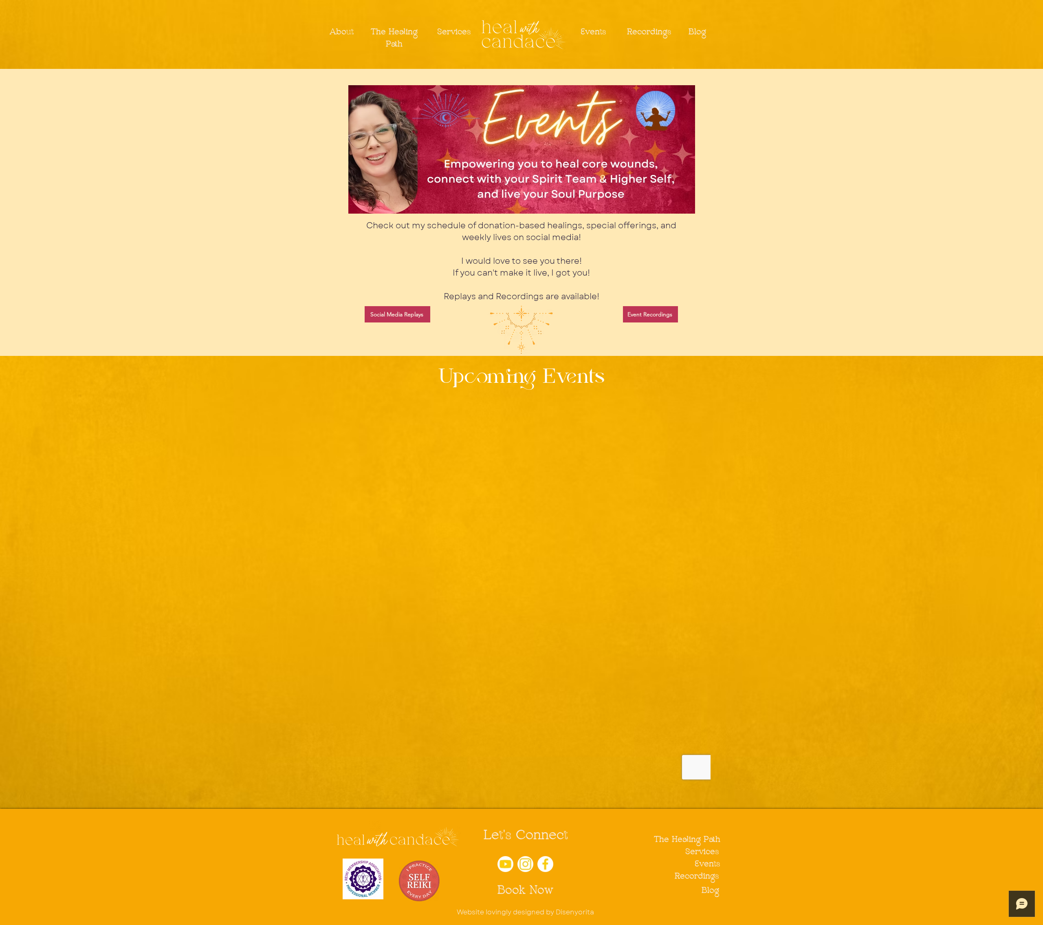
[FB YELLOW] (545, 864)
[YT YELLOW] (505, 864)
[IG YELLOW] (525, 864)
